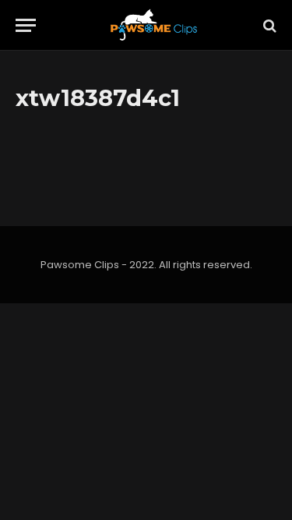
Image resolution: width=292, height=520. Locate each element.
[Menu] (26, 25)
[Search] (268, 25)
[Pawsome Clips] (153, 25)
